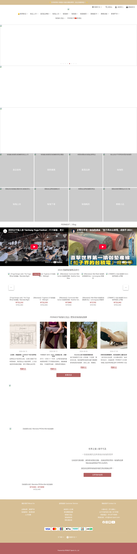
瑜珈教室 (25, 512)
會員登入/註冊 (68, 509)
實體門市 (114, 14)
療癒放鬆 (104, 14)
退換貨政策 (68, 517)
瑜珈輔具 (83, 14)
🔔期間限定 (22, 14)
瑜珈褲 (65, 14)
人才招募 (28, 515)
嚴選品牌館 (44, 14)
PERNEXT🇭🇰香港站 (74, 18)
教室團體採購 (68, 512)
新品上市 (33, 14)
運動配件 (93, 14)
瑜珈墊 (74, 14)
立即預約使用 (97, 475)
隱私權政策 (68, 520)
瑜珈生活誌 (59, 18)
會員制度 (32, 512)
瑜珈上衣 (55, 14)
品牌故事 (25, 509)
